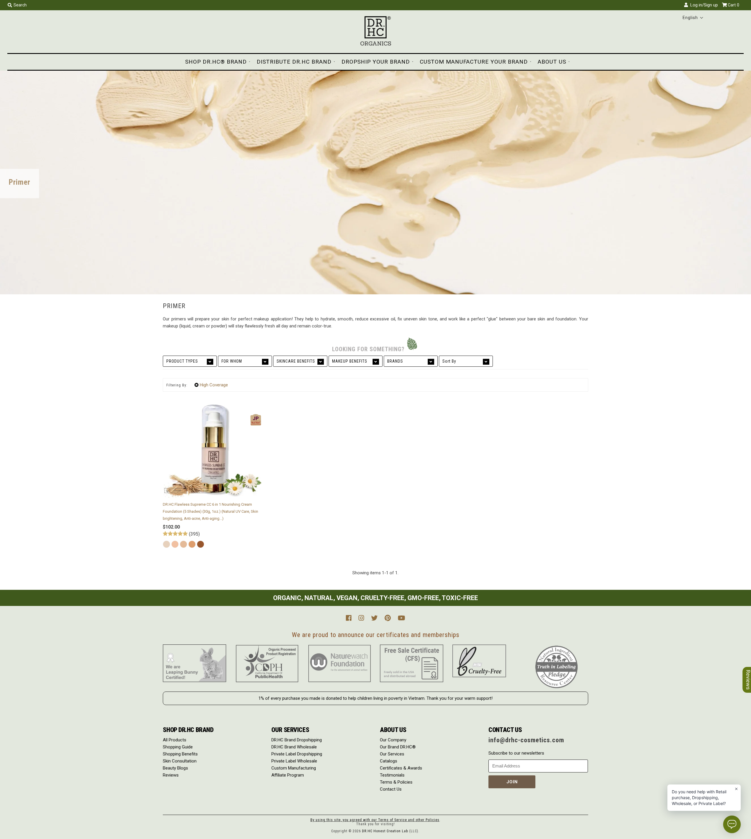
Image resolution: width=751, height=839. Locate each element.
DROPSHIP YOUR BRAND (375, 61)
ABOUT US (552, 61)
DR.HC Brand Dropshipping (296, 740)
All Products (174, 740)
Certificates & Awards (401, 768)
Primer (19, 182)
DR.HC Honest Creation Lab (385, 831)
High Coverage (214, 385)
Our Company (393, 740)
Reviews (171, 775)
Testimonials (392, 775)
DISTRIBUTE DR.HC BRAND (294, 61)
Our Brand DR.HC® (398, 747)
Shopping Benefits (180, 754)
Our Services (392, 754)
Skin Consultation (180, 761)
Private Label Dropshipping (296, 754)
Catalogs (388, 761)
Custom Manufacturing (293, 768)
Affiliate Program (287, 775)
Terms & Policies (396, 782)
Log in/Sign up (703, 5)
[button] (693, 17)
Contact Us (391, 789)
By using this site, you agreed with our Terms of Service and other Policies (374, 820)
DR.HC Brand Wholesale (294, 747)
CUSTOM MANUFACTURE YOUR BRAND (474, 61)
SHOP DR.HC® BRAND (216, 61)
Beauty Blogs (175, 768)
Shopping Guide (178, 747)
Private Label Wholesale (294, 761)
